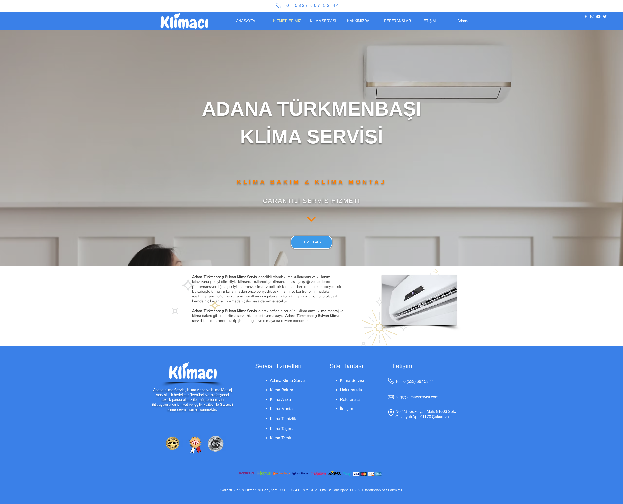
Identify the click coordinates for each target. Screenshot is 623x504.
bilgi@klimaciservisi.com (416, 397)
